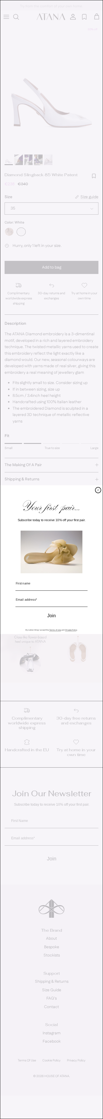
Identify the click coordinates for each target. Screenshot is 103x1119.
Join (51, 615)
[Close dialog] (98, 490)
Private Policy (71, 630)
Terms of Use (55, 630)
